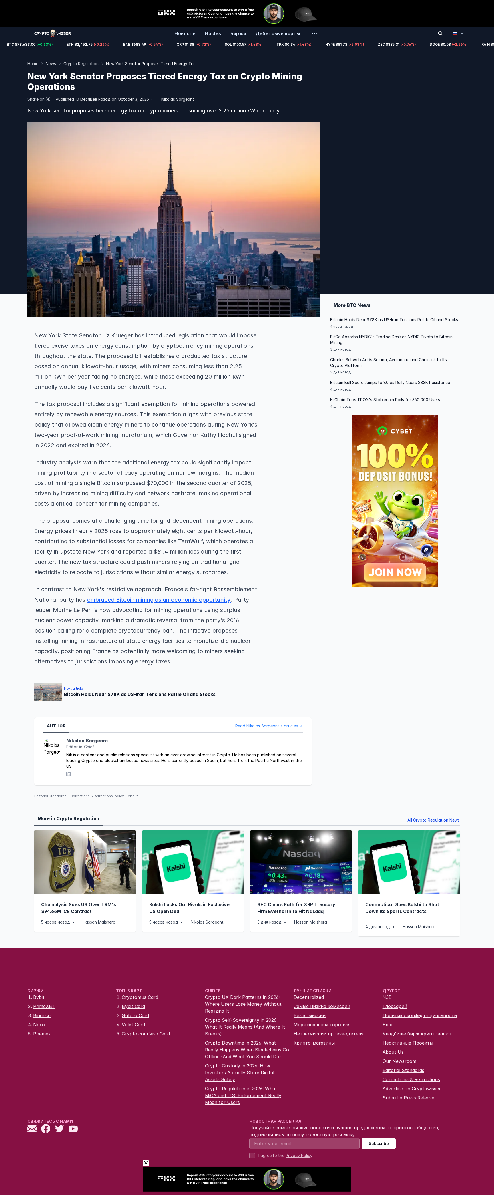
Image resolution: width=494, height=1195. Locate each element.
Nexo (39, 1024)
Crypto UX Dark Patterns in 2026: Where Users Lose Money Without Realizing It (243, 1004)
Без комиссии (310, 1015)
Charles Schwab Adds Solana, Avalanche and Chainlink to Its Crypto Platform (388, 362)
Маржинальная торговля (322, 1024)
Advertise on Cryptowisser (412, 1088)
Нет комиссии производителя (328, 1034)
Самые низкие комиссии (322, 1006)
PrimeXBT (44, 1006)
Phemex (42, 1034)
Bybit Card (133, 1006)
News (51, 63)
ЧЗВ (387, 997)
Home (32, 63)
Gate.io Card (135, 1015)
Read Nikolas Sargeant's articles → (269, 725)
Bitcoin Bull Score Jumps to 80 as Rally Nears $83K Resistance (390, 382)
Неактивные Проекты (408, 1043)
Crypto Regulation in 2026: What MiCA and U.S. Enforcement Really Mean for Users (243, 1095)
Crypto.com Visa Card (146, 1034)
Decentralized (309, 997)
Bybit (39, 997)
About (133, 796)
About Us (393, 1052)
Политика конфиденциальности (420, 1015)
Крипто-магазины (314, 1043)
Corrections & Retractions (411, 1079)
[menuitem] (185, 33)
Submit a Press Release (408, 1098)
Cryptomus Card (140, 997)
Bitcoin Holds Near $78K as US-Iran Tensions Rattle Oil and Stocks (394, 319)
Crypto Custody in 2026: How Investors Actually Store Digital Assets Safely (239, 1072)
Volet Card (133, 1024)
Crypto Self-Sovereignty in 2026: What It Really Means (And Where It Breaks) (245, 1027)
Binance (42, 1015)
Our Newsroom (399, 1061)
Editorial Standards (50, 796)
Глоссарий (395, 1006)
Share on (36, 99)
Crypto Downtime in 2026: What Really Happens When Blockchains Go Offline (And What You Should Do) (247, 1049)
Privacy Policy (299, 1155)
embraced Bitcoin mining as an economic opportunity (159, 599)
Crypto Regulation (81, 63)
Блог (388, 1024)
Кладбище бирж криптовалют (417, 1034)
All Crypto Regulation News (433, 820)
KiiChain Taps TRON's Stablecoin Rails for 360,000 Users (385, 399)
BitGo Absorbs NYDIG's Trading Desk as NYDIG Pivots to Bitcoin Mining (391, 339)
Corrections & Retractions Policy (97, 796)
